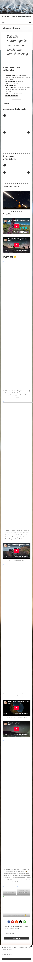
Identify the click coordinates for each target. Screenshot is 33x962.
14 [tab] (29, 153)
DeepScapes (9, 87)
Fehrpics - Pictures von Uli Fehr (16, 16)
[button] (4, 115)
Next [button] (28, 132)
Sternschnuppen (10, 81)
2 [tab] (5, 153)
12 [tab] (25, 153)
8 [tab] (17, 153)
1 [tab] (3, 153)
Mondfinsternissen (10, 85)
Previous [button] (4, 132)
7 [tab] (15, 153)
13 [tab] (27, 153)
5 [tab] (11, 153)
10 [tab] (21, 153)
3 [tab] (7, 153)
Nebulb (20, 696)
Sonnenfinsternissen (11, 95)
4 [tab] (9, 153)
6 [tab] (13, 153)
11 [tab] (23, 153)
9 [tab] (19, 153)
